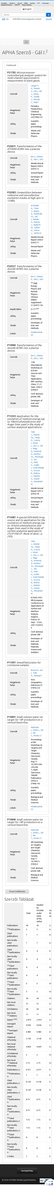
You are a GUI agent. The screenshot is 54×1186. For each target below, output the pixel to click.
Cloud (19, 3)
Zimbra (12, 3)
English (28, 9)
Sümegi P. (38, 676)
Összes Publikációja (17, 891)
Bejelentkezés (6, 5)
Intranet (45, 3)
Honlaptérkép (27, 1171)
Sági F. (36, 102)
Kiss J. (36, 446)
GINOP (17, 5)
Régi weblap (27, 5)
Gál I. (36, 91)
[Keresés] (48, 15)
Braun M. (34, 670)
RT (39, 3)
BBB (26, 3)
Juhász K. (38, 233)
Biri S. (33, 157)
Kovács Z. (38, 735)
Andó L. (36, 730)
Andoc (32, 3)
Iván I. (36, 159)
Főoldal (4, 3)
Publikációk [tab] (11, 65)
